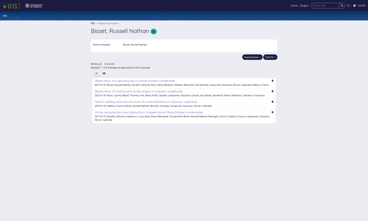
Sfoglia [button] (303, 5)
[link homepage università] (34, 5)
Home (294, 5)
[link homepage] (10, 5)
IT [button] (348, 5)
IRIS (93, 23)
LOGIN (361, 5)
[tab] (96, 73)
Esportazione (251, 57)
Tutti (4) (269, 57)
